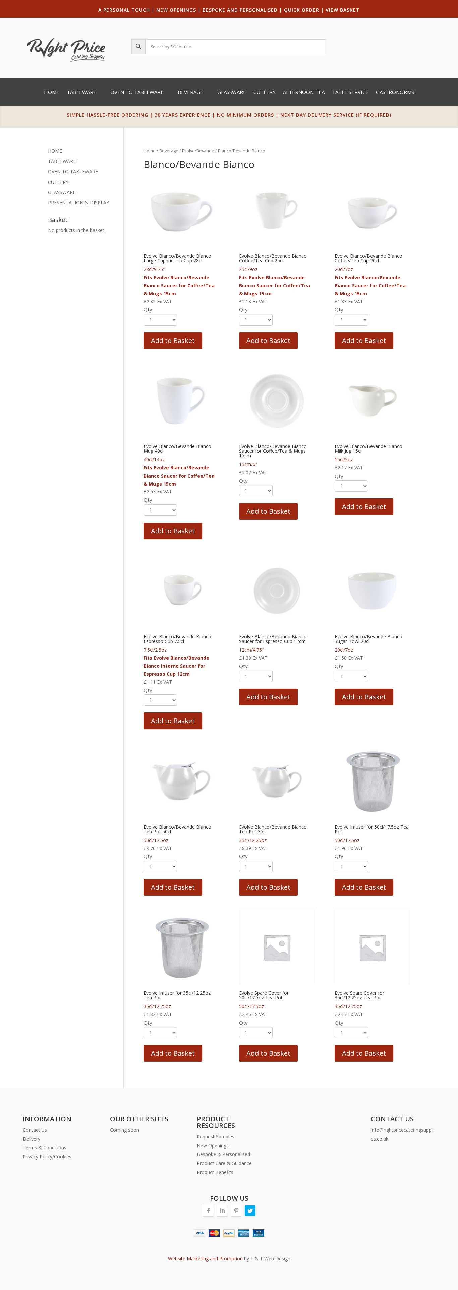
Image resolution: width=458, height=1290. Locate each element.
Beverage (190, 92)
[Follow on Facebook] (208, 1211)
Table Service (350, 92)
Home (51, 92)
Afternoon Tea (304, 92)
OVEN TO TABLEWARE (73, 171)
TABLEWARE (62, 161)
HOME (55, 151)
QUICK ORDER (301, 10)
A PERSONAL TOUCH (124, 10)
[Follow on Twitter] (250, 1210)
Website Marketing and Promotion (205, 1258)
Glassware (231, 92)
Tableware (81, 92)
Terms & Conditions (44, 1147)
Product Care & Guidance (224, 1163)
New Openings (213, 1145)
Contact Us (35, 1130)
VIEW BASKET (343, 10)
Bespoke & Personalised (223, 1154)
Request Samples (215, 1136)
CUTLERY (58, 182)
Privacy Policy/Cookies (47, 1156)
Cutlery (264, 92)
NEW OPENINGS (176, 10)
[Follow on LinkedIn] (222, 1211)
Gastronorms (395, 92)
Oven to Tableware (137, 92)
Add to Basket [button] (173, 340)
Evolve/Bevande (198, 151)
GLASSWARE (61, 192)
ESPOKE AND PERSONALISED (242, 10)
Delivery (31, 1139)
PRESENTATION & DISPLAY (78, 202)
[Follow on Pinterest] (236, 1211)
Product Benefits (215, 1172)
